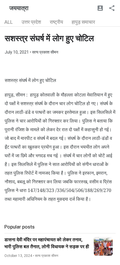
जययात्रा (19, 8)
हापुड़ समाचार (83, 22)
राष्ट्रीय (56, 22)
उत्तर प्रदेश (31, 22)
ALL (8, 22)
